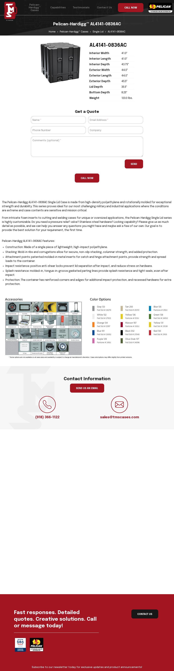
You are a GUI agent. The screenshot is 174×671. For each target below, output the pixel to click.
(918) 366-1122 (47, 417)
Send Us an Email (87, 388)
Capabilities (58, 7)
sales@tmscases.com (119, 417)
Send (134, 164)
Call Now (87, 178)
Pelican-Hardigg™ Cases (35, 8)
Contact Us (104, 7)
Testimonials (81, 7)
